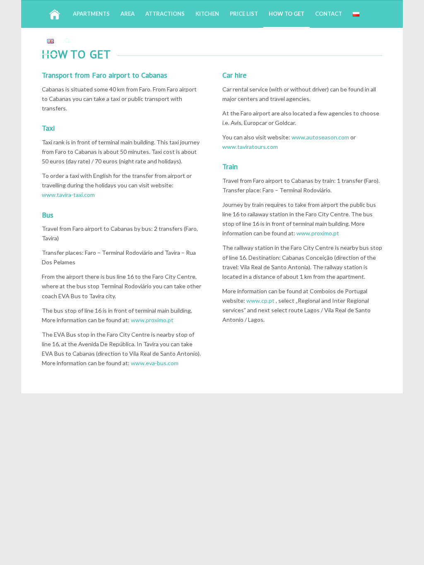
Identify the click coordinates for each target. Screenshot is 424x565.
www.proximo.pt (152, 319)
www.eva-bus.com (154, 362)
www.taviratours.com (250, 146)
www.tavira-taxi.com (68, 194)
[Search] (67, 40)
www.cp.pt (260, 300)
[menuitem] (54, 13)
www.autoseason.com (320, 137)
